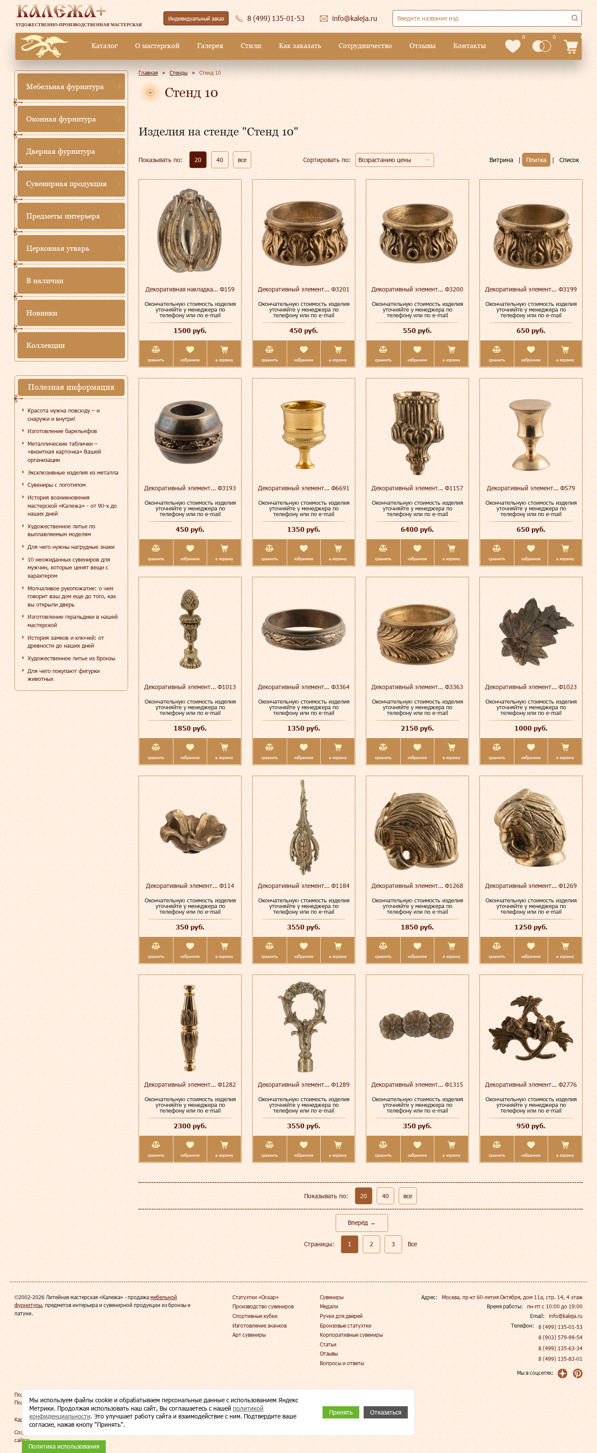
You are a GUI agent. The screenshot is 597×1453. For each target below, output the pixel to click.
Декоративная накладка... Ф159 (190, 289)
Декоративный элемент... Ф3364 (304, 686)
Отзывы (423, 46)
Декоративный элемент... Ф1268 (417, 885)
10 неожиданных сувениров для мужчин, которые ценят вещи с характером (69, 567)
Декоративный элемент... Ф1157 (417, 488)
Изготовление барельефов (62, 430)
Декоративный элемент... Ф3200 (417, 289)
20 (197, 159)
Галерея (210, 46)
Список (569, 159)
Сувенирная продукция (66, 183)
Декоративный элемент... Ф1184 (304, 885)
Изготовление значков (260, 1325)
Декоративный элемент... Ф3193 (190, 488)
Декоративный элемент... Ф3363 (417, 686)
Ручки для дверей (341, 1316)
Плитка (536, 159)
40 (219, 159)
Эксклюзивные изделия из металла (73, 472)
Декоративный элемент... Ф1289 (304, 1084)
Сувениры (332, 1297)
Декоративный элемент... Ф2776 (531, 1084)
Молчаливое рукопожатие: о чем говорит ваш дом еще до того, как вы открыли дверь (72, 596)
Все (412, 1244)
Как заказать (300, 46)
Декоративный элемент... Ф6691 (304, 488)
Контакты (469, 46)
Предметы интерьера (63, 216)
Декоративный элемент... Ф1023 (531, 686)
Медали (329, 1306)
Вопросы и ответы (342, 1363)
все (242, 159)
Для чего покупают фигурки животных (64, 675)
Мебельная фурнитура (65, 86)
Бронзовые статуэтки (345, 1325)
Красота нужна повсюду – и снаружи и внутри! (64, 414)
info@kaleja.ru (566, 1316)
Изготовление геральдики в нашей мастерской (73, 620)
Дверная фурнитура (60, 151)
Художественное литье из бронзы (71, 658)
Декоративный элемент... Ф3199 (531, 289)
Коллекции (45, 345)
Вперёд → (362, 1222)
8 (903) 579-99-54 (560, 1337)
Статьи (328, 1344)
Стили (251, 46)
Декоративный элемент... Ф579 (531, 488)
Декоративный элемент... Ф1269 (531, 885)
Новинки (41, 313)
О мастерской (157, 46)
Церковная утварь (57, 248)
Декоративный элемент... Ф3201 (304, 289)
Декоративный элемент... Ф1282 (190, 1084)
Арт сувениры (249, 1335)
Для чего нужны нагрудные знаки (71, 546)
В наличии (44, 280)
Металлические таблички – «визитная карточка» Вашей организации (64, 451)
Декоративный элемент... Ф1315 (417, 1084)
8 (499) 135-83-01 (560, 1359)
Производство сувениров (263, 1306)
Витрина (501, 159)
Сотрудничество (365, 46)
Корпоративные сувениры (351, 1335)
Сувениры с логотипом (57, 484)
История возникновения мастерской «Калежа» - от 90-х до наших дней (72, 505)
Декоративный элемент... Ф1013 (190, 686)
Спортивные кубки (255, 1316)
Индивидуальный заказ (196, 18)
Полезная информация (71, 387)
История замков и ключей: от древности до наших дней (66, 641)
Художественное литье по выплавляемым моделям (61, 530)
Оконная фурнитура (61, 118)
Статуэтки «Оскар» (256, 1297)
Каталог (104, 46)
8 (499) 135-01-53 (560, 1327)
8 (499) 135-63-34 (560, 1348)
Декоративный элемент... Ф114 (190, 885)
